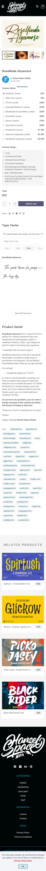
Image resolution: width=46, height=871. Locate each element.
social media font (26, 497)
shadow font (21, 493)
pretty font (24, 488)
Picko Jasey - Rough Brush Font (18, 670)
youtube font (24, 520)
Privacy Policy (23, 832)
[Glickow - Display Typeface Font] (23, 609)
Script (23, 796)
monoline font (24, 484)
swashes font (22, 502)
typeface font (9, 511)
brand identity (24, 434)
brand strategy (9, 438)
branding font (25, 438)
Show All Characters (23, 313)
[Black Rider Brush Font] (23, 695)
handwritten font (28, 465)
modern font (35, 479)
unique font (8, 515)
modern (23, 479)
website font (22, 515)
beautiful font (31, 429)
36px (18, 248)
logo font (37, 470)
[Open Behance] (25, 767)
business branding (11, 443)
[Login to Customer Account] (43, 7)
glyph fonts (8, 461)
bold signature (9, 434)
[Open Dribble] (31, 767)
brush (37, 438)
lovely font (23, 475)
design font (20, 456)
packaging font (10, 488)
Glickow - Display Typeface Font (18, 627)
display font (33, 456)
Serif (23, 800)
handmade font (23, 461)
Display (23, 783)
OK (23, 866)
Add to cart (31, 204)
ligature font (25, 470)
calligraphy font (10, 447)
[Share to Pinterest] (20, 213)
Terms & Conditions (23, 837)
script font (8, 493)
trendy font (23, 506)
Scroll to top (43, 739)
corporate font (30, 452)
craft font (7, 456)
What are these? (22, 87)
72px (40, 248)
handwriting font (10, 465)
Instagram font (10, 470)
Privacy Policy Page (23, 860)
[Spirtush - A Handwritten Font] (23, 566)
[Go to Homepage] (16, 13)
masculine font (9, 479)
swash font (8, 502)
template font (9, 506)
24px (7, 248)
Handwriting (23, 787)
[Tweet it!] (16, 213)
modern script (9, 484)
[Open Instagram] (20, 767)
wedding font (9, 520)
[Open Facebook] (14, 767)
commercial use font (12, 452)
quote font (37, 488)
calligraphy (27, 443)
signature (34, 493)
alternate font (16, 429)
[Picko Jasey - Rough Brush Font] (23, 652)
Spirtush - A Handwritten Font (17, 584)
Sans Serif (23, 791)
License (23, 814)
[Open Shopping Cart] (37, 7)
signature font (9, 497)
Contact (23, 818)
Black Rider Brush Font (14, 713)
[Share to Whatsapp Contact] (23, 213)
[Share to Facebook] (13, 213)
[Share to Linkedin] (10, 213)
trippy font (36, 506)
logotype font (9, 475)
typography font (25, 511)
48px (29, 248)
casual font (24, 447)
